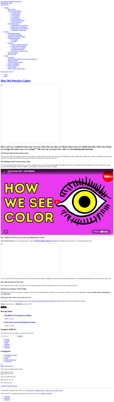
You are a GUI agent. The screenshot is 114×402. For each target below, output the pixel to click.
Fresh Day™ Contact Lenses (19, 51)
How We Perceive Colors (16, 80)
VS (2, 364)
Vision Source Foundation (18, 46)
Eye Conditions (15, 15)
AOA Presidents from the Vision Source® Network (22, 59)
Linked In (7, 344)
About (6, 56)
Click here (4, 297)
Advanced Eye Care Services (19, 25)
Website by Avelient (46, 393)
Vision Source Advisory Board (16, 36)
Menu (19, 1)
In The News (8, 361)
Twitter (6, 342)
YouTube (6, 341)
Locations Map (12, 67)
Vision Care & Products (14, 11)
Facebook (7, 339)
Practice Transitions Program (19, 44)
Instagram (7, 347)
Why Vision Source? (14, 23)
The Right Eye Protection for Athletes (18, 315)
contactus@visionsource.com (9, 386)
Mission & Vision (13, 60)
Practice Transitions (13, 65)
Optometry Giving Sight (18, 48)
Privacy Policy (30, 390)
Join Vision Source (13, 52)
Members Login (39, 390)
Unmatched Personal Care (18, 30)
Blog (5, 76)
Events (6, 358)
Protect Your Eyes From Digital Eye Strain (19, 322)
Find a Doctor (5, 1)
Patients (6, 7)
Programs (10, 43)
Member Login (13, 1)
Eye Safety (7, 356)
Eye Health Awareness (10, 355)
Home (6, 74)
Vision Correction (16, 22)
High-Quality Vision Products (19, 28)
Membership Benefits (14, 33)
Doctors (6, 31)
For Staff (13, 41)
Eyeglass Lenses (16, 12)
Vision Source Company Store (16, 68)
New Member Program (17, 49)
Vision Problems (16, 19)
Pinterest (6, 346)
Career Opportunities (14, 64)
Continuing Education (14, 38)
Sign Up (20, 336)
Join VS (11, 71)
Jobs (2, 3)
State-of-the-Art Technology (19, 27)
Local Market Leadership (15, 35)
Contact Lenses (15, 14)
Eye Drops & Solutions (17, 20)
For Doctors (14, 40)
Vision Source (5, 4)
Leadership (11, 57)
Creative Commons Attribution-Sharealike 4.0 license (46, 301)
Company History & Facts (15, 62)
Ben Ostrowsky (19, 301)
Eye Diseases (15, 17)
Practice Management (10, 360)
